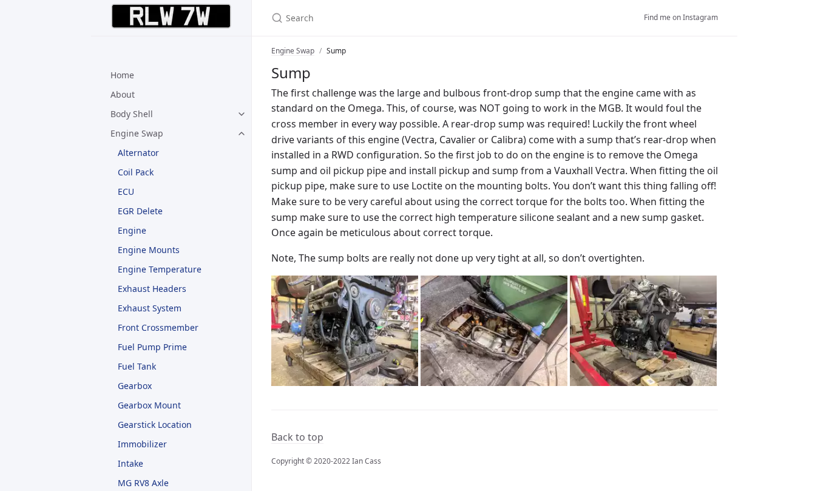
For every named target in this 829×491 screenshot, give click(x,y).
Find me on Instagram (681, 17)
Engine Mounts (149, 250)
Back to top (297, 437)
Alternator (138, 152)
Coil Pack (136, 172)
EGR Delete (140, 211)
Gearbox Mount (149, 405)
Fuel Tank (137, 366)
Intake (130, 463)
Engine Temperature (159, 269)
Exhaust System (149, 308)
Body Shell (131, 114)
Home (122, 75)
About (122, 94)
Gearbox (135, 385)
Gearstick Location (155, 424)
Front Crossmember (158, 327)
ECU (126, 191)
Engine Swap (136, 133)
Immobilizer (142, 444)
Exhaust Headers (152, 288)
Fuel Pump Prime (152, 347)
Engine (132, 230)
